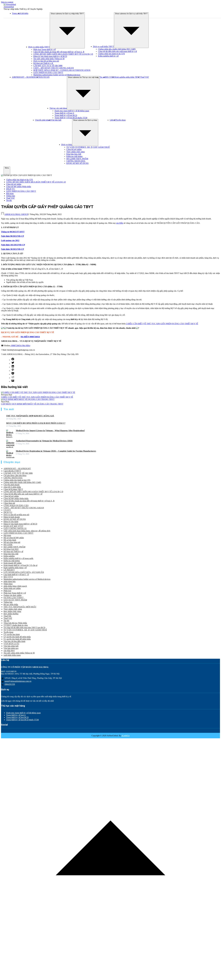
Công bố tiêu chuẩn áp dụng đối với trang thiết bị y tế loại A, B (58, 52)
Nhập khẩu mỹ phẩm (12, 588)
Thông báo (10, 196)
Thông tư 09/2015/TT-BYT (13, 232)
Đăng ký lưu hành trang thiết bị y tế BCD (50, 56)
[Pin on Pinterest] (12, 371)
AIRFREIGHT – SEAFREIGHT (25, 77)
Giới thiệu (24, 13)
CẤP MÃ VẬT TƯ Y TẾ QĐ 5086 (47, 66)
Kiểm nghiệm (9, 556)
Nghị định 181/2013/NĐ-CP (13, 245)
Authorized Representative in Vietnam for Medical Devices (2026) (44, 441)
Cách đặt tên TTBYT (12, 471)
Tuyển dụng (121, 120)
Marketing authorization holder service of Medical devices (56, 75)
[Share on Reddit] (12, 378)
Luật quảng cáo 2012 (10, 240)
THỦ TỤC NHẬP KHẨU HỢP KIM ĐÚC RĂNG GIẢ (30, 416)
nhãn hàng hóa (9, 581)
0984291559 (10, 684)
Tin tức (9, 200)
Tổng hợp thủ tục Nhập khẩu (15, 623)
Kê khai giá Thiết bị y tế (43, 63)
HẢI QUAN (44, 77)
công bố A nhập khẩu (12, 487)
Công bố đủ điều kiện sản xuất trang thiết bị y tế (117, 51)
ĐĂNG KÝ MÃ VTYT (13, 526)
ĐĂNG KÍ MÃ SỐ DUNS (77, 163)
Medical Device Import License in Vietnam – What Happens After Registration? (50, 430)
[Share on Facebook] (12, 360)
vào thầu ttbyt (9, 650)
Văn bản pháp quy (11, 648)
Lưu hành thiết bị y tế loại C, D (16, 574)
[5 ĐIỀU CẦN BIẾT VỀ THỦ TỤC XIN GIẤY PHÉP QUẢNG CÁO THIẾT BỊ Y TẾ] (38, 392)
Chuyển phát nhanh (43, 120)
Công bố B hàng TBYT (13, 489)
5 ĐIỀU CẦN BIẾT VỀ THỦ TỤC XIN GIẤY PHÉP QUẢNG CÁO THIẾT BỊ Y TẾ (162, 324)
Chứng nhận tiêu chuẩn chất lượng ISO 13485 (117, 49)
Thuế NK (7, 616)
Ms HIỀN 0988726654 (30, 337)
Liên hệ (113, 120)
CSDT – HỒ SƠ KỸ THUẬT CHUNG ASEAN (53, 68)
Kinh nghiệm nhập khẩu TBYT (127, 77)
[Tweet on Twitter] (12, 363)
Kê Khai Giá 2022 (11, 549)
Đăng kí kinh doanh (12, 517)
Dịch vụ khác (66, 144)
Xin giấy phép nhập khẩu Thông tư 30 (48, 59)
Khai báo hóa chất (73, 154)
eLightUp (125, 735)
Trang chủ (16, 13)
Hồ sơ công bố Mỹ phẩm (14, 538)
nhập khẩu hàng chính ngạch (15, 586)
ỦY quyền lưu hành (12, 634)
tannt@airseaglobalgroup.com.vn (18, 681)
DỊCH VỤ (10, 189)
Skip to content (7, 2)
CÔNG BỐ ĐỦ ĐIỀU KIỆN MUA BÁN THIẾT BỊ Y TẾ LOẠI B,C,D (63, 54)
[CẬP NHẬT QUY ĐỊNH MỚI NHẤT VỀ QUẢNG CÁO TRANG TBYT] (27, 399)
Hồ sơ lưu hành (10, 540)
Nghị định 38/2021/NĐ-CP (12, 249)
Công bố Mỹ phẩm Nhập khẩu (18, 186)
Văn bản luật (56, 120)
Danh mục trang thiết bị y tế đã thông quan (72, 111)
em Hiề (119, 223)
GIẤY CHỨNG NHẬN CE (15, 528)
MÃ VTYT (8, 577)
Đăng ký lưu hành (11, 521)
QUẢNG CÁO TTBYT (14, 597)
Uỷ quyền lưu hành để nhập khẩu (17, 637)
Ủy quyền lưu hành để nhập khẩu (17, 639)
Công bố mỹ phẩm (73, 149)
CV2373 (7, 510)
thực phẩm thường (11, 614)
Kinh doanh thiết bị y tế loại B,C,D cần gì (20, 565)
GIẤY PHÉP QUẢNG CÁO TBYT (48, 72)
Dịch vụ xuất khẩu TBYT (103, 46)
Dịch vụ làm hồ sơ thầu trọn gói (46, 61)
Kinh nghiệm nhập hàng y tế (15, 568)
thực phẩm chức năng (12, 611)
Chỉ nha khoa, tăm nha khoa (15, 475)
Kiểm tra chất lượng (74, 156)
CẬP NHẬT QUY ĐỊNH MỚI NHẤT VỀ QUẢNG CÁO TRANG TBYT (32, 404)
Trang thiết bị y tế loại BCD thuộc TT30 (71, 118)
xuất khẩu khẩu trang (12, 655)
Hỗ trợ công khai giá (12, 542)
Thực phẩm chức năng (75, 152)
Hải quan (10, 193)
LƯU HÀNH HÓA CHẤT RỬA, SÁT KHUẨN (24, 572)
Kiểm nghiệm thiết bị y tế (108, 56)
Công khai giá (9, 503)
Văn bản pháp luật (11, 646)
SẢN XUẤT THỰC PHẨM (15, 600)
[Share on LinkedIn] (12, 367)
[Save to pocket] (12, 374)
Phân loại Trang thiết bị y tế (44, 49)
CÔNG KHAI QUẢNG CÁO (16, 505)
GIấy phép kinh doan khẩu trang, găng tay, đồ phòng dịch (27, 531)
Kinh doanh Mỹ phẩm (12, 563)
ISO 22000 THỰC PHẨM (77, 159)
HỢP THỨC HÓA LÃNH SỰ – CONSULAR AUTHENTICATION (61, 70)
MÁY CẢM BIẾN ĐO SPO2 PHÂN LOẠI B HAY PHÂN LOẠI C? (35, 423)
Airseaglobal (9, 7)
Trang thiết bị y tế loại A (64, 113)
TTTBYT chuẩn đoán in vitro (16, 625)
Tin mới (103, 77)
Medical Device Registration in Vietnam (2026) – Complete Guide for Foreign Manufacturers (56, 451)
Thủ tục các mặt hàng (58, 108)
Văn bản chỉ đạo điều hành (14, 641)
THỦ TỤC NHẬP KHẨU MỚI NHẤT (20, 607)
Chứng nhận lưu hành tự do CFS (111, 54)
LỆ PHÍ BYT (9, 570)
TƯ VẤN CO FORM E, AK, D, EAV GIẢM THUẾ (88, 147)
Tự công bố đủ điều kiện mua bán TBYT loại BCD (24, 627)
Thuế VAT (144, 77)
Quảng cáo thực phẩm (12, 595)
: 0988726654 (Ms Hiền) (20, 345)
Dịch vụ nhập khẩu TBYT (39, 47)
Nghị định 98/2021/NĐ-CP (12, 236)
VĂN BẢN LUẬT (11, 644)
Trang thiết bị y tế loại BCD (66, 115)
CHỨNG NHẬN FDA (75, 161)
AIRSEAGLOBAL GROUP (16, 214)
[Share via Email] (12, 381)
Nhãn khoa (8, 584)
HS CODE (110, 77)
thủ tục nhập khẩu (11, 604)
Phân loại (7, 591)
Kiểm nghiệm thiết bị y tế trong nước (18, 558)
